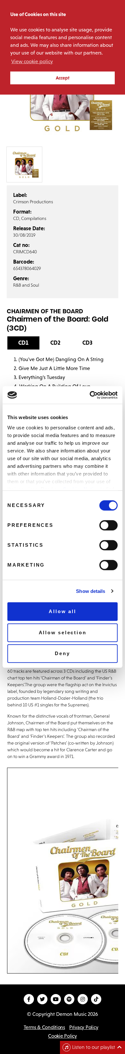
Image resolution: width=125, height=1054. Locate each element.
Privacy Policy (83, 1027)
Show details (90, 591)
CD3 (87, 343)
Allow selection (63, 632)
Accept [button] (63, 77)
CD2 (55, 343)
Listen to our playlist (93, 1047)
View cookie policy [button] (32, 61)
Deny (62, 653)
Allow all (62, 611)
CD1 (23, 343)
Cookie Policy (62, 1036)
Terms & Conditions (44, 1027)
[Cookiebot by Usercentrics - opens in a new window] (90, 395)
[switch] (108, 525)
